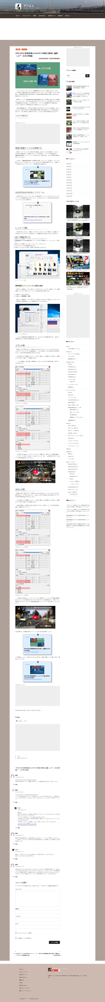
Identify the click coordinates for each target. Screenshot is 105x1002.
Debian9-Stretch (71, 469)
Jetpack (71, 381)
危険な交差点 (73, 409)
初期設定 (70, 387)
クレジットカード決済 (73, 353)
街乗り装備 (70, 402)
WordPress (43, 15)
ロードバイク (27, 15)
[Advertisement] (52, 29)
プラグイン (70, 379)
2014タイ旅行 (71, 425)
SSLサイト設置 (71, 492)
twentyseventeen (72, 371)
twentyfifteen (71, 366)
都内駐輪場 (70, 420)
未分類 (67, 449)
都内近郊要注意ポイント (73, 407)
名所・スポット (73, 412)
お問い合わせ (23, 985)
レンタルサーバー (72, 384)
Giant (69, 392)
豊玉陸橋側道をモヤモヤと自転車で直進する (76, 515)
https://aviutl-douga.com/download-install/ (27, 824)
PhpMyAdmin (73, 476)
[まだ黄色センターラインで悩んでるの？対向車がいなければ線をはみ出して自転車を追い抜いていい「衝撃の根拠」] (78, 278)
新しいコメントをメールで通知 (23, 933)
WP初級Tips (71, 376)
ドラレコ (18, 756)
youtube (70, 394)
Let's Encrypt (73, 494)
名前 (17, 908)
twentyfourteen (71, 369)
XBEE (18, 758)
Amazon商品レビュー (73, 348)
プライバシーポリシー (26, 990)
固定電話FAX (71, 359)
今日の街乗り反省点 (72, 400)
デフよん (29, 5)
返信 (16, 784)
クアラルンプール (72, 440)
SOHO (61, 15)
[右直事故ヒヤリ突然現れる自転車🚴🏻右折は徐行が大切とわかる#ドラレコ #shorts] (78, 245)
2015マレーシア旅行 (72, 430)
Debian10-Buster (72, 464)
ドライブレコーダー (23, 758)
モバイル (70, 356)
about (67, 15)
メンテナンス (71, 397)
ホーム (18, 15)
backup (71, 473)
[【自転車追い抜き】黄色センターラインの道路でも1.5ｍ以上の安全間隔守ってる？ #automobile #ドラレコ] (78, 211)
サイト (17, 923)
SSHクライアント (72, 489)
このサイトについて (25, 988)
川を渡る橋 (72, 414)
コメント (18, 889)
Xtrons (69, 456)
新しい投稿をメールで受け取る (23, 938)
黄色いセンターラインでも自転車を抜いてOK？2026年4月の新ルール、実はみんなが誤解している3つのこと (81, 95)
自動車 (67, 451)
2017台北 (70, 438)
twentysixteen (71, 374)
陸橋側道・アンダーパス (75, 417)
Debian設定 (70, 471)
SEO (69, 364)
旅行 (35, 15)
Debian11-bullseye (72, 466)
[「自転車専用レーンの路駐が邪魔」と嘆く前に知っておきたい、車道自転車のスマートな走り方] (78, 262)
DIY (67, 346)
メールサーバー (73, 484)
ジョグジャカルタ (72, 443)
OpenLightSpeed (72, 487)
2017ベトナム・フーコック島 (74, 435)
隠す (26, 115)
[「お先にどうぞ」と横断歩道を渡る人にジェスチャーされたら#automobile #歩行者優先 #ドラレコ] (78, 229)
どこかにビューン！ (72, 445)
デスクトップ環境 (74, 481)
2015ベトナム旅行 (72, 428)
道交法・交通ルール (72, 405)
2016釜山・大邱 (71, 433)
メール (17, 916)
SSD (71, 479)
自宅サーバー (52, 15)
